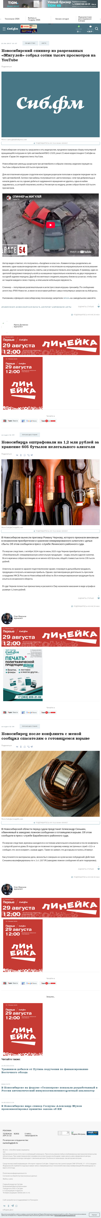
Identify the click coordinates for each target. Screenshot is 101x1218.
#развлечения (8, 307)
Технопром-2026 (12, 19)
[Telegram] (31, 454)
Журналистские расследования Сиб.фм (85, 19)
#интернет (46, 307)
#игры (68, 307)
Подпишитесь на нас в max (87, 315)
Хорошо (94, 1215)
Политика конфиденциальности (15, 1173)
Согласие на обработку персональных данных (20, 1176)
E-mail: (31, 1134)
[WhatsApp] (24, 455)
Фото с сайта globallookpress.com (14, 139)
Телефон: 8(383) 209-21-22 (11, 1134)
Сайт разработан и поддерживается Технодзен (20, 1200)
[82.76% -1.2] (29, 26)
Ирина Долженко (21, 326)
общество (30, 43)
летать (66, 298)
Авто (44, 43)
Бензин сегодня (62, 19)
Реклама (7, 1130)
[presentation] (0, 18)
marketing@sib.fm (10, 1143)
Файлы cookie (8, 1179)
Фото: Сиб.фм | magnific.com (12, 527)
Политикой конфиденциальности (64, 1215)
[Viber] (28, 455)
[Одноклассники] (20, 455)
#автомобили (58, 307)
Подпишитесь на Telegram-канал (51, 143)
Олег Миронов (20, 617)
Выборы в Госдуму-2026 (34, 19)
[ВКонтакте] (16, 455)
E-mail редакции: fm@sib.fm (13, 1191)
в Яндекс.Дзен (8, 1210)
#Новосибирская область (28, 307)
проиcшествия (29, 434)
